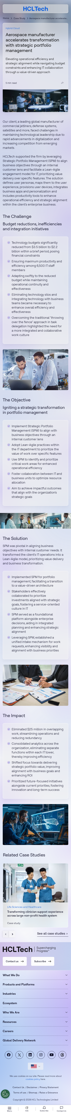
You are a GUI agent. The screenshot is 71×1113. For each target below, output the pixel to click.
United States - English (35, 1066)
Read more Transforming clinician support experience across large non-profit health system (35, 895)
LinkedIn (30, 1055)
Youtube (52, 1055)
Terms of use (19, 1092)
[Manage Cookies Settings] (5, 1093)
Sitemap (33, 1092)
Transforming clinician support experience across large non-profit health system (35, 913)
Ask (26, 1111)
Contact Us (18, 1087)
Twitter (19, 1055)
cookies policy (33, 1079)
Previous (6, 934)
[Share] (62, 83)
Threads (62, 1055)
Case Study (19, 18)
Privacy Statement (49, 1087)
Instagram (41, 1055)
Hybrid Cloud (13, 28)
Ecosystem (10, 1003)
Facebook (9, 1055)
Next (12, 934)
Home (6, 18)
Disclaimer (32, 1087)
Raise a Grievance (49, 1092)
